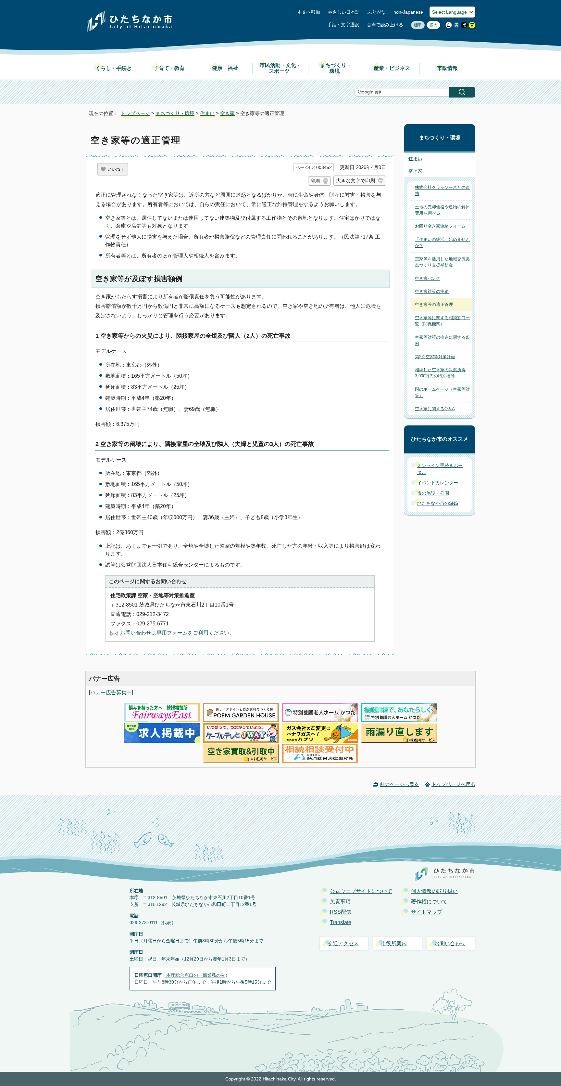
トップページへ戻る (453, 784)
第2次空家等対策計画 (435, 356)
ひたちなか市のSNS (437, 503)
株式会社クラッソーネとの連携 (442, 190)
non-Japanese (408, 12)
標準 (416, 25)
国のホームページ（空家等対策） (442, 392)
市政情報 (447, 68)
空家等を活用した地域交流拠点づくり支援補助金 (442, 262)
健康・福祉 (225, 68)
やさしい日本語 (344, 12)
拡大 (432, 25)
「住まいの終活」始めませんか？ (442, 242)
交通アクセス (343, 943)
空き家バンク (427, 278)
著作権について (429, 901)
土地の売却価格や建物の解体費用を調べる (442, 210)
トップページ (135, 113)
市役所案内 (394, 943)
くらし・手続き (113, 68)
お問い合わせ (450, 943)
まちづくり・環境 (336, 68)
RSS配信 (340, 912)
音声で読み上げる (385, 24)
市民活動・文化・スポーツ (280, 68)
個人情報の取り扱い (434, 891)
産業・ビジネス (392, 68)
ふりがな (377, 12)
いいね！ (115, 169)
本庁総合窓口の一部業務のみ (195, 975)
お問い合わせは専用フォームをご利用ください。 (177, 632)
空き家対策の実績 (432, 291)
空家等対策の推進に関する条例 (442, 340)
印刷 (315, 180)
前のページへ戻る (399, 784)
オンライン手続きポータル (440, 469)
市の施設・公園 (433, 493)
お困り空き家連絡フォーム (440, 226)
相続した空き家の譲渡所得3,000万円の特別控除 (440, 372)
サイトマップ (426, 912)
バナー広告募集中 (111, 692)
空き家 (227, 113)
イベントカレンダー (437, 482)
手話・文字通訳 (343, 24)
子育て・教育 (169, 68)
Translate (340, 922)
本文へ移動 (308, 12)
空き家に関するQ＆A (435, 408)
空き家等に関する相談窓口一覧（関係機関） (442, 320)
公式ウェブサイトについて (361, 891)
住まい (207, 113)
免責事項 (340, 901)
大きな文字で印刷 (355, 180)
